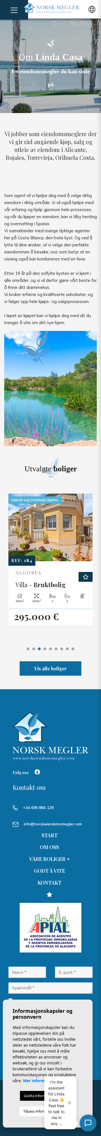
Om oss (49, 847)
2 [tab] (33, 648)
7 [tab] (61, 648)
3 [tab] (39, 648)
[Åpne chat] (88, 1123)
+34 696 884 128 (38, 807)
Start (50, 835)
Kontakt (49, 882)
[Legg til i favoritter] (86, 577)
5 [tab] (50, 648)
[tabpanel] (50, 559)
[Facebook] (37, 772)
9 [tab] (73, 648)
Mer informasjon (39, 1080)
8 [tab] (67, 648)
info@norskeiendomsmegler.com (53, 823)
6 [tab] (56, 648)
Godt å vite (49, 870)
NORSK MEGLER (51, 8)
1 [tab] (28, 648)
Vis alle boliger (50, 668)
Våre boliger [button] (47, 859)
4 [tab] (44, 648)
